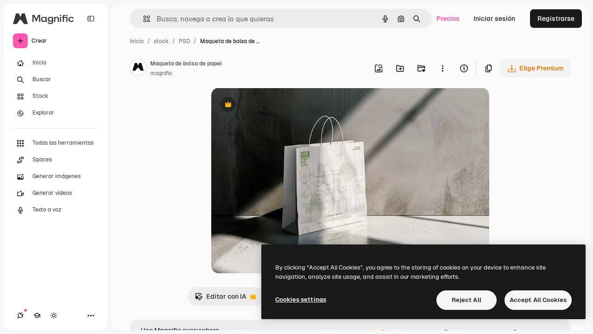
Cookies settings (300, 299)
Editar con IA (220, 299)
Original (271, 105)
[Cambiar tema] (53, 315)
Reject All (466, 300)
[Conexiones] (20, 315)
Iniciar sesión (494, 18)
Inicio (137, 41)
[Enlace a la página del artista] (138, 68)
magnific (161, 73)
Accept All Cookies (538, 300)
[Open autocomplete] (143, 18)
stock (161, 41)
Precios (448, 18)
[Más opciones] (442, 68)
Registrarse (555, 18)
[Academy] (37, 315)
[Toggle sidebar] (90, 18)
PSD (184, 41)
